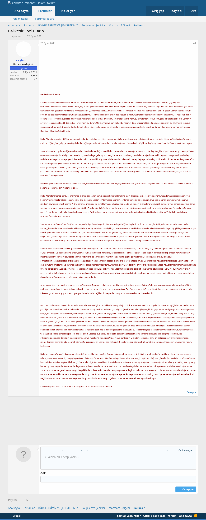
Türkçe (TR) (18, 516)
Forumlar (45, 11)
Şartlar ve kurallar (129, 516)
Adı (42, 473)
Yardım (172, 516)
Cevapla (191, 392)
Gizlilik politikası (154, 516)
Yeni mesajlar (20, 18)
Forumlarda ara (44, 18)
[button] (79, 11)
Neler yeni (68, 11)
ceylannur (17, 36)
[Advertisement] (118, 69)
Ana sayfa (21, 11)
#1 (194, 43)
